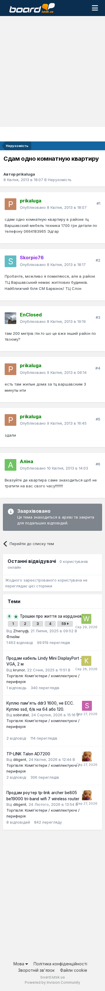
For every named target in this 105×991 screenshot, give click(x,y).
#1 (98, 203)
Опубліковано (53, 207)
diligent (19, 759)
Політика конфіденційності (60, 963)
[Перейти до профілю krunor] (86, 661)
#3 (98, 317)
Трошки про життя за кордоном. (52, 616)
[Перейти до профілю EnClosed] (10, 318)
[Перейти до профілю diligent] (87, 756)
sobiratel (21, 714)
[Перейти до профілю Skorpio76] (10, 261)
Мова (19, 963)
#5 (98, 419)
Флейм (13, 636)
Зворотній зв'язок (36, 970)
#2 (98, 260)
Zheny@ (20, 630)
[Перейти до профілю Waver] (86, 619)
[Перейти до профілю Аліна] (10, 465)
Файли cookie (73, 970)
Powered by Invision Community (52, 982)
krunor (19, 670)
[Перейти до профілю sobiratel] (87, 706)
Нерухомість (59, 179)
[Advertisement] (52, 71)
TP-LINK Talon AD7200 (28, 754)
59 (64, 623)
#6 (98, 464)
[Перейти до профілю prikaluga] (10, 204)
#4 (97, 368)
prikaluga (25, 174)
